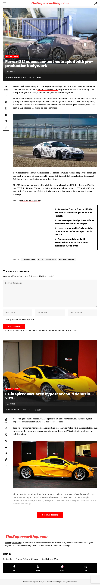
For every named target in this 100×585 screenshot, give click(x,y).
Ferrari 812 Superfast (67, 259)
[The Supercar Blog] (50, 3)
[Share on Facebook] (6, 96)
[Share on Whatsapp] (6, 108)
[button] (5, 3)
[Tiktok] (62, 568)
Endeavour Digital (55, 582)
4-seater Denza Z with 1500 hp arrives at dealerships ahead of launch (74, 212)
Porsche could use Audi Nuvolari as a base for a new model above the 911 (71, 242)
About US (7, 553)
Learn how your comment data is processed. (57, 330)
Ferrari (9, 56)
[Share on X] (6, 102)
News (16, 56)
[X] (38, 568)
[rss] (85, 568)
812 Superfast (51, 259)
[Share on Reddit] (6, 115)
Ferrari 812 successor (48, 89)
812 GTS (40, 259)
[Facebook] (14, 568)
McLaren (9, 389)
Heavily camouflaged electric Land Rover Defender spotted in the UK (74, 231)
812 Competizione (59, 188)
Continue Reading (50, 515)
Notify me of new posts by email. (20, 319)
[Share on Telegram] (6, 121)
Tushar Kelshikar (14, 77)
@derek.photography (30, 200)
